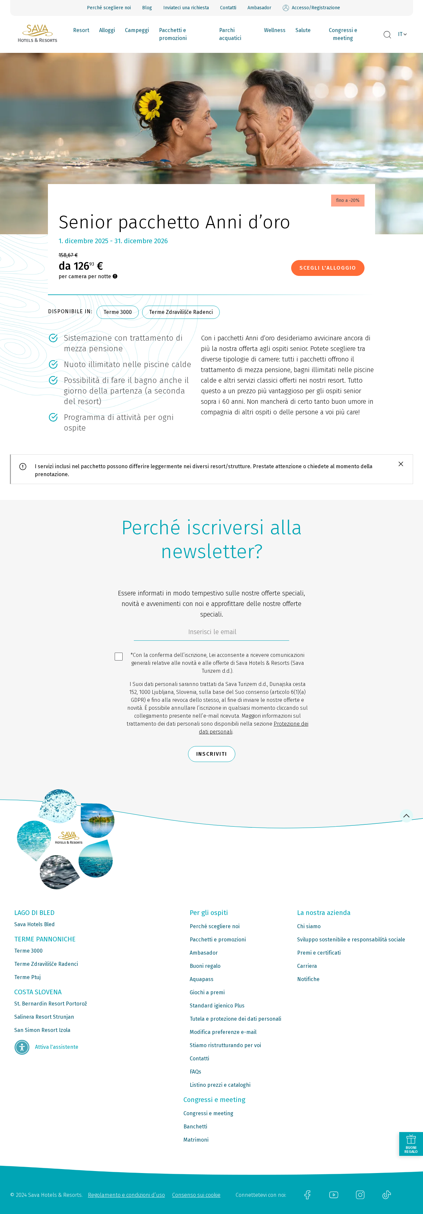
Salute (303, 30)
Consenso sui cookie (196, 1195)
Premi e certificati (319, 953)
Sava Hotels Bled (34, 924)
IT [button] (400, 34)
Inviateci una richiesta (186, 8)
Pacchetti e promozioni (173, 34)
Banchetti (195, 1126)
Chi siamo (309, 926)
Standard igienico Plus (217, 1006)
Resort (81, 30)
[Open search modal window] (387, 35)
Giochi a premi (207, 992)
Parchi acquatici (230, 34)
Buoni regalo (205, 966)
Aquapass (201, 979)
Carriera (307, 966)
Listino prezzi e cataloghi (220, 1085)
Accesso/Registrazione (316, 8)
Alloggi (107, 30)
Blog (147, 8)
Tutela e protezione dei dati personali (235, 1019)
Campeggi (137, 30)
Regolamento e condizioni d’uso (126, 1195)
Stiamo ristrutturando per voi (225, 1045)
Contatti (228, 8)
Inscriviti (211, 754)
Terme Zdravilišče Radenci (181, 312)
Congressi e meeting (343, 34)
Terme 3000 (117, 312)
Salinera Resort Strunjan (44, 1017)
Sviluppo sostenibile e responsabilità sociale (351, 939)
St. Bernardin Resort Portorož (50, 1004)
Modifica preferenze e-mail (223, 1032)
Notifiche (308, 979)
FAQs (195, 1072)
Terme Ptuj (27, 977)
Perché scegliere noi (109, 8)
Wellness (275, 30)
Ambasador (259, 8)
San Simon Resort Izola (42, 1030)
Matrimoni (196, 1140)
